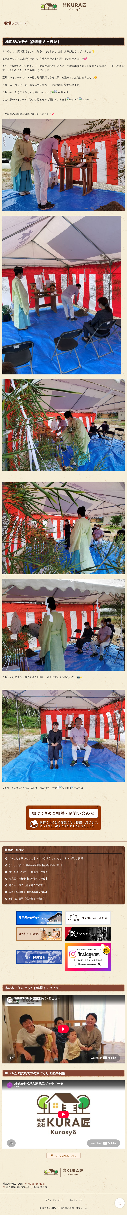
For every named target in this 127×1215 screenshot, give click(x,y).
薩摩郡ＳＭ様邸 (14, 850)
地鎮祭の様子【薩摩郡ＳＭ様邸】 (27, 898)
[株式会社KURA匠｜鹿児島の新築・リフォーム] (63, 7)
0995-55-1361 (36, 1183)
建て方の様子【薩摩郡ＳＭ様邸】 (27, 885)
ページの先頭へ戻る (65, 1155)
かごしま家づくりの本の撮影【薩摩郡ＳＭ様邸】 (36, 865)
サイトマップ (75, 1200)
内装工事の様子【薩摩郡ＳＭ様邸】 (28, 878)
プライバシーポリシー (56, 1200)
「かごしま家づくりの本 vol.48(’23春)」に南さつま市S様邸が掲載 (46, 858)
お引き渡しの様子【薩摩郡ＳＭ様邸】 (30, 871)
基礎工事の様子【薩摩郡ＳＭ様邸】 (28, 891)
